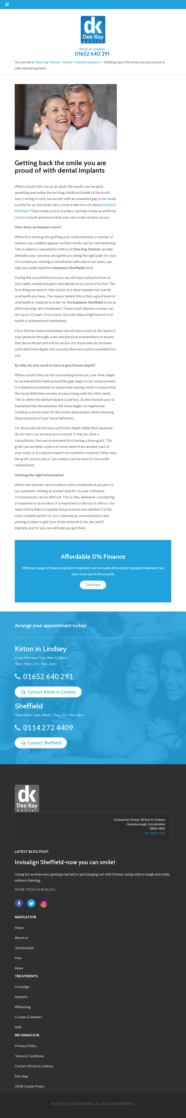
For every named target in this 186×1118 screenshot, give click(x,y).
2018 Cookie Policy (29, 1086)
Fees (18, 958)
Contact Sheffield (43, 743)
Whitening (23, 1007)
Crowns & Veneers (28, 1017)
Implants (21, 997)
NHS (18, 1027)
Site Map (21, 1076)
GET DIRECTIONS (155, 833)
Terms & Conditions (29, 1056)
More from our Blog (35, 889)
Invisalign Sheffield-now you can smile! (65, 862)
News (19, 968)
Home (19, 928)
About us (21, 938)
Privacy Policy (26, 1046)
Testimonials (24, 948)
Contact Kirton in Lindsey (51, 692)
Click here (93, 585)
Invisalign (22, 987)
